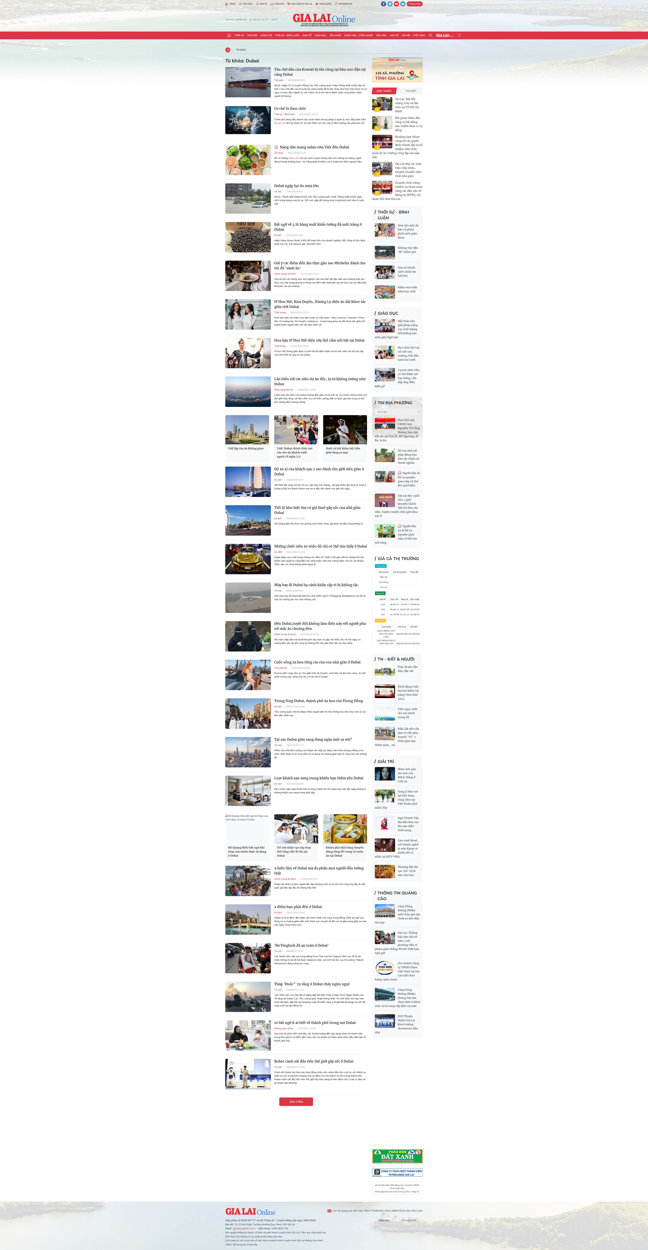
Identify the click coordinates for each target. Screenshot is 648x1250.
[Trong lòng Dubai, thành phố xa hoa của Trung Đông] (248, 713)
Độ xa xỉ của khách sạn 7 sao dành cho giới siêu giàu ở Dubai (319, 471)
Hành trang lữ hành (285, 273)
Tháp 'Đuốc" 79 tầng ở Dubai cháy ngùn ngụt (312, 984)
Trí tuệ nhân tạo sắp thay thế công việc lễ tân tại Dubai (294, 851)
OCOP (278, 235)
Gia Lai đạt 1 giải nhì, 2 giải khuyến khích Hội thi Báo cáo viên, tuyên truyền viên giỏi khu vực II (397, 506)
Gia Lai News (445, 35)
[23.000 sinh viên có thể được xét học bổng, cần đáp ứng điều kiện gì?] (385, 374)
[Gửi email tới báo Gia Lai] (402, 3)
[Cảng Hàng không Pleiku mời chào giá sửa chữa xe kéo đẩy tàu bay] (385, 911)
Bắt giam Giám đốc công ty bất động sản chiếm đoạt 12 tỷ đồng (408, 124)
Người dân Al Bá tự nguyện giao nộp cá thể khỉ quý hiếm (409, 479)
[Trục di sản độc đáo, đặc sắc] (385, 671)
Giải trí (394, 35)
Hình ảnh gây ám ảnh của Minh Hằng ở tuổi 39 (407, 775)
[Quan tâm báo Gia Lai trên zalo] (390, 3)
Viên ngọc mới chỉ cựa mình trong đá (407, 713)
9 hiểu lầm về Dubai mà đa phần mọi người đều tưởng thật (319, 870)
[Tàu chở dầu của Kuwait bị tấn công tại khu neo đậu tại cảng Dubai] (248, 82)
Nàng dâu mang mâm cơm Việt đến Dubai (314, 147)
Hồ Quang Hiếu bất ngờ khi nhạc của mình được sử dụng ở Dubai (247, 851)
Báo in (263, 4)
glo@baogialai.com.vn (244, 1228)
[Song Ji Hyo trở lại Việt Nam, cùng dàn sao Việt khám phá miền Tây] (385, 796)
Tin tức (278, 590)
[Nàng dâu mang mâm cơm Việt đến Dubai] (248, 160)
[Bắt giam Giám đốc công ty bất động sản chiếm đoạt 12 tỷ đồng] (382, 122)
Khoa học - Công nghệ (358, 35)
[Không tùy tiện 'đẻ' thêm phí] (385, 252)
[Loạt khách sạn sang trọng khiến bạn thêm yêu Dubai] (248, 791)
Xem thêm (296, 1101)
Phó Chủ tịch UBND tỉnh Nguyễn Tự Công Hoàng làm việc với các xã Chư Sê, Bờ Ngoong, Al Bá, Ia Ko (397, 430)
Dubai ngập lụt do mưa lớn (296, 186)
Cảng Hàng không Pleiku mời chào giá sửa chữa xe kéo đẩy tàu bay (397, 914)
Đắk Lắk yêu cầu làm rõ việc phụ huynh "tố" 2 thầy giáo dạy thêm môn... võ (397, 737)
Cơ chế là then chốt (290, 108)
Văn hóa (381, 35)
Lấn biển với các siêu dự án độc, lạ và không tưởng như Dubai (320, 381)
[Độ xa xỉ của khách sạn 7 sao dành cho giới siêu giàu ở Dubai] (248, 482)
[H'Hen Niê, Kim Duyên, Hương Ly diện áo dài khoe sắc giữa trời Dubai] (248, 314)
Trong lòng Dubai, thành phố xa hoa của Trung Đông (318, 701)
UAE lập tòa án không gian (246, 448)
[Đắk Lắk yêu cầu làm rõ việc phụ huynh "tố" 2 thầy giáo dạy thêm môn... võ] (385, 733)
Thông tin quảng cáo (397, 895)
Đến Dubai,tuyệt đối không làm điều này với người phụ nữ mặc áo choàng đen (320, 626)
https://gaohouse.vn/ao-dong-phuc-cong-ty (397, 1191)
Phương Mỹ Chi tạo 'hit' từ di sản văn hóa (408, 871)
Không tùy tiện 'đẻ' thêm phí (408, 250)
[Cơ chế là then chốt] (248, 121)
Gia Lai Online (250, 1211)
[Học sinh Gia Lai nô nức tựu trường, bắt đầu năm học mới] (385, 352)
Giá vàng (380, 620)
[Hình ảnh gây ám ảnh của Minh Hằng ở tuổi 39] (385, 774)
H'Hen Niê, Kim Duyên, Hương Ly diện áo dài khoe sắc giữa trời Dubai (320, 304)
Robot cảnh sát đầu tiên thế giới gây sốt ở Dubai (313, 1061)
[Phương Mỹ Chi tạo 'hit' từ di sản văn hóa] (385, 871)
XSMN (416, 1185)
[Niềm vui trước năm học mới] (385, 292)
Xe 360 (278, 551)
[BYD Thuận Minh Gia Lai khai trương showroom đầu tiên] (385, 1021)
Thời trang (280, 312)
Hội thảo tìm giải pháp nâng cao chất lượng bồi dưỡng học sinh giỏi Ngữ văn (396, 329)
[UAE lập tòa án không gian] (247, 429)
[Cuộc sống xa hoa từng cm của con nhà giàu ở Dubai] (248, 675)
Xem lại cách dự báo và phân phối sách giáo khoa (408, 231)
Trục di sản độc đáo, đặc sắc (408, 669)
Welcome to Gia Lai (301, 4)
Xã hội (406, 35)
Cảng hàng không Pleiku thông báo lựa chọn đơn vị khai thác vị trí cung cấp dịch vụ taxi (397, 998)
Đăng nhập (415, 3)
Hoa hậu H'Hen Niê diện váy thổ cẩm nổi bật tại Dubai (319, 340)
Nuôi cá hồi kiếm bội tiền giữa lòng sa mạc (343, 450)
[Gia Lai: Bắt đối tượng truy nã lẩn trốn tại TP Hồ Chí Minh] (382, 103)
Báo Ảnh (248, 4)
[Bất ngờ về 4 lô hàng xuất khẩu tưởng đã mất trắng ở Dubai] (248, 237)
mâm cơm (294, 158)
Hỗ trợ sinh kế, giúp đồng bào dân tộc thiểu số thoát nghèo (408, 456)
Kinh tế (307, 35)
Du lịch (278, 479)
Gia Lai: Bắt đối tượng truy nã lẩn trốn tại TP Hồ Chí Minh (407, 105)
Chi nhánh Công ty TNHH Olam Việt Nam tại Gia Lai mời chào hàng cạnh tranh (397, 971)
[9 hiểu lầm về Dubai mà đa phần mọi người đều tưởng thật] (248, 881)
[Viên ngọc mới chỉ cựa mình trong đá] (385, 713)
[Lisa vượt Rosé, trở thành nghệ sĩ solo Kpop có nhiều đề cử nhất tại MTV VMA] (385, 845)
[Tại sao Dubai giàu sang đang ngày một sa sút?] (248, 752)
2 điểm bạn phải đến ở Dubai (298, 907)
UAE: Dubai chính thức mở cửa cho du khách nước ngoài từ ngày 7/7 (294, 452)
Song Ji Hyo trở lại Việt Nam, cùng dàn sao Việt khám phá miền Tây (396, 799)
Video (232, 4)
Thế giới (252, 35)
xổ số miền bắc (382, 1185)
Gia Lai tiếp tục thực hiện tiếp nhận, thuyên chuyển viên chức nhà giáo (408, 170)
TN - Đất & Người (396, 659)
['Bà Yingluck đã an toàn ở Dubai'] (248, 958)
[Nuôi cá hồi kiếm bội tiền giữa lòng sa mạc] (345, 429)
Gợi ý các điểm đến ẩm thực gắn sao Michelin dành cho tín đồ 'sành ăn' (320, 265)
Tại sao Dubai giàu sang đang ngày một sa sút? (313, 739)
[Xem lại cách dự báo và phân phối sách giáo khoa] (385, 230)
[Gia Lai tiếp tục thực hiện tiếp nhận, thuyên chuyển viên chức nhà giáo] (382, 168)
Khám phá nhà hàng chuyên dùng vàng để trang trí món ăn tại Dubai (345, 851)
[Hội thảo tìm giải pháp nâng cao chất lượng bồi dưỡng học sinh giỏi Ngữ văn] (385, 325)
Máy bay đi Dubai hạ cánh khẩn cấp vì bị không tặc (316, 585)
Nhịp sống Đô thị (283, 389)
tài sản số (279, 122)
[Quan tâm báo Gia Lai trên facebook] (383, 3)
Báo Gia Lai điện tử (324, 19)
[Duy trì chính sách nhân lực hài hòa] (385, 272)
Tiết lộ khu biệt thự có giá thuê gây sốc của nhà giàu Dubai (317, 510)
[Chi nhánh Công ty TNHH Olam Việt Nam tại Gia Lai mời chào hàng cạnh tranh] (385, 968)
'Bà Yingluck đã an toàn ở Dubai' (301, 945)
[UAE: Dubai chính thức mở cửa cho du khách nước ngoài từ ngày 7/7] (296, 429)
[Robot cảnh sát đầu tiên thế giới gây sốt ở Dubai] (248, 1074)
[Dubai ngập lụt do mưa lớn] (248, 198)
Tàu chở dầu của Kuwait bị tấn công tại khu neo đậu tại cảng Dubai (320, 72)
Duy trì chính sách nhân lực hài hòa (407, 271)
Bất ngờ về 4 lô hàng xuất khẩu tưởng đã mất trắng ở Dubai (318, 227)
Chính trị (266, 35)
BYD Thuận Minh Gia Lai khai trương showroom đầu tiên (396, 1024)
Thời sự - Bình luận (287, 35)
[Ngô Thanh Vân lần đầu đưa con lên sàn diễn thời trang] (385, 822)
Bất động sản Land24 (401, 1185)
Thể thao (419, 35)
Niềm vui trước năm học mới (407, 289)
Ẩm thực (279, 152)
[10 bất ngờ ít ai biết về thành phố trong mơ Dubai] (248, 1035)
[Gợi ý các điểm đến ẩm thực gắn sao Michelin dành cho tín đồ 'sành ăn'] (248, 276)
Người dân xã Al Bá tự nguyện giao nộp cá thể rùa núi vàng (396, 534)
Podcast (279, 4)
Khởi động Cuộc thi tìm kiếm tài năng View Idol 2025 (408, 692)
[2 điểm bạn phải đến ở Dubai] (248, 919)
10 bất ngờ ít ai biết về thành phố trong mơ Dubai (315, 1023)
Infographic (346, 4)
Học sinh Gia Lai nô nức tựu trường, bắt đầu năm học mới (408, 353)
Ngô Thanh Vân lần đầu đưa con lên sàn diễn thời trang (408, 824)
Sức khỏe (335, 35)
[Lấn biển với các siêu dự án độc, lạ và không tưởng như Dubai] (248, 392)
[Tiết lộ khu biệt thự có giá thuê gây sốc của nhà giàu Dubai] (248, 520)
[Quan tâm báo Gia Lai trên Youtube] (396, 3)
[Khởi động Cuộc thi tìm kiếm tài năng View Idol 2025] (385, 691)
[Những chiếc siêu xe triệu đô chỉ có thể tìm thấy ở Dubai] (248, 559)
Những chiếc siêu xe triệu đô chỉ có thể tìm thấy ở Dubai (320, 546)
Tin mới (410, 91)
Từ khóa (241, 49)
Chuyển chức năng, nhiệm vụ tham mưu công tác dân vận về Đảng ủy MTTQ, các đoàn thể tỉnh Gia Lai (397, 191)
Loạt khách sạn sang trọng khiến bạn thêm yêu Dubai (318, 778)
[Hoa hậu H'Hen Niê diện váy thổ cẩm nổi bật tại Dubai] (248, 353)
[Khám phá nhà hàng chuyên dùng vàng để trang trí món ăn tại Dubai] (345, 828)
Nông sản (380, 566)
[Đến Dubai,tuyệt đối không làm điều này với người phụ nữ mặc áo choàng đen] (248, 636)
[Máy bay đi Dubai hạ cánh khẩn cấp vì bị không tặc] (248, 597)
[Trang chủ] (229, 35)
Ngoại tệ (380, 593)
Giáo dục (320, 35)
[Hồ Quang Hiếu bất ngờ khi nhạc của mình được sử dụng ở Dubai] (247, 828)
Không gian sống (284, 1028)
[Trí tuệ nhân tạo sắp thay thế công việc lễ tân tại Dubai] (296, 828)
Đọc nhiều (384, 91)
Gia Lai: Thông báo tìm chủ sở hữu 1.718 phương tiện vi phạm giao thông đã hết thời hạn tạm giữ (397, 943)
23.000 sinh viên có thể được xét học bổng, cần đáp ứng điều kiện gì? (397, 378)
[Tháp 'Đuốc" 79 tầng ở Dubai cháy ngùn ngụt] (248, 997)
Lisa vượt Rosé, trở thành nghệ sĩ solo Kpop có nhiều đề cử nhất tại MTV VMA (396, 848)
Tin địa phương (395, 402)
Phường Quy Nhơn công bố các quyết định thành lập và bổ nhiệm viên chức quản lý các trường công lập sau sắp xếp (397, 147)
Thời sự (239, 35)
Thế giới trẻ (280, 667)
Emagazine (325, 4)
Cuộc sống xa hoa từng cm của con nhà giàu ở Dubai (317, 662)
